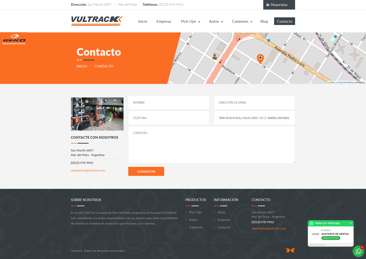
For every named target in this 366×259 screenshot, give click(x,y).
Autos (214, 21)
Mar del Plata (127, 4)
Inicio (142, 21)
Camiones (240, 21)
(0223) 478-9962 (171, 4)
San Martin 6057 (100, 4)
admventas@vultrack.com (88, 170)
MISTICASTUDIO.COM (317, 245)
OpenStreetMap (346, 82)
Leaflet (331, 82)
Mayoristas (279, 4)
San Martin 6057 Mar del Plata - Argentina (87, 152)
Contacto (284, 21)
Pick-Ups (188, 21)
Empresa (164, 21)
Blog (264, 21)
